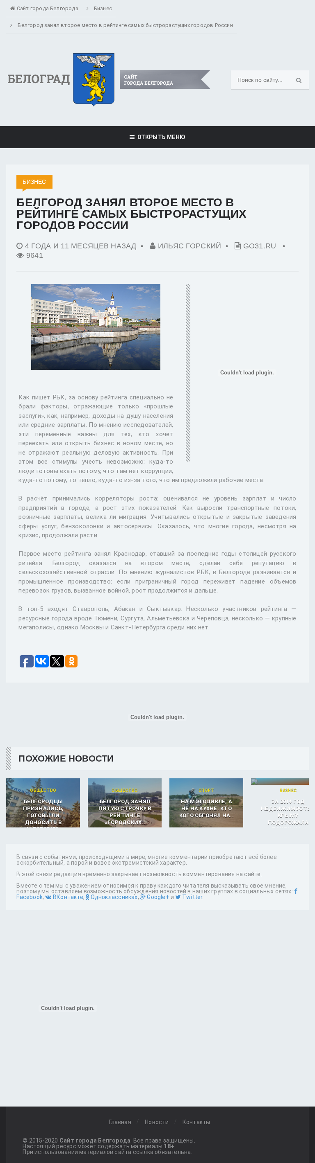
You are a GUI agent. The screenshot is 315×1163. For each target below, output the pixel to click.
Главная (120, 1122)
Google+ (157, 897)
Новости (157, 1122)
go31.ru (259, 246)
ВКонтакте (67, 897)
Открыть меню (160, 137)
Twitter (192, 897)
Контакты (196, 1122)
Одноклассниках (113, 897)
